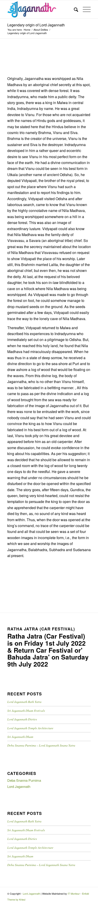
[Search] (73, 9)
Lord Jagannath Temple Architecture (30, 728)
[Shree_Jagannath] (40, 9)
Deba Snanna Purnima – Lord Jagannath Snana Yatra (41, 745)
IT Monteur (74, 893)
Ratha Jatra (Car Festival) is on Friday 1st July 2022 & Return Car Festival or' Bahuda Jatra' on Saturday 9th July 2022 (48, 650)
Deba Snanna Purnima (24, 780)
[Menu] (84, 9)
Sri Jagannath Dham (20, 736)
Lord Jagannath (18, 786)
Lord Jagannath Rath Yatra (24, 701)
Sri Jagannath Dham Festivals (26, 710)
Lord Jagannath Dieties (22, 719)
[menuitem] (73, 9)
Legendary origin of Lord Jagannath (36, 24)
